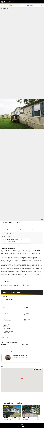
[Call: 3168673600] (40, 2)
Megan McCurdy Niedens (20, 355)
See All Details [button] (5, 337)
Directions (38, 369)
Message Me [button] (17, 358)
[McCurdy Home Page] (6, 1)
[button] (41, 5)
